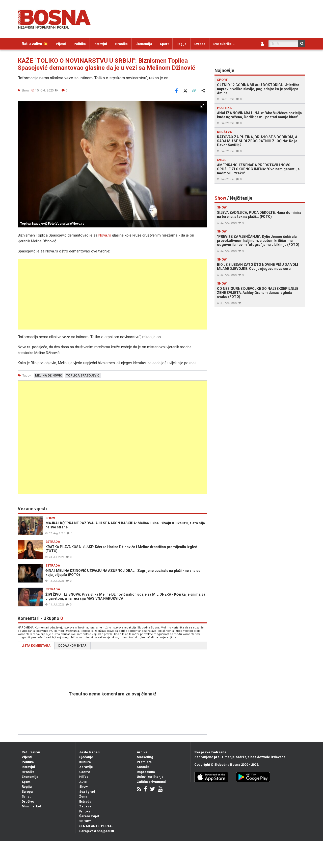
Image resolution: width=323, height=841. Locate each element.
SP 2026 (85, 821)
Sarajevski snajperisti (96, 831)
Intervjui (100, 44)
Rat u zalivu (31, 752)
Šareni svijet (89, 816)
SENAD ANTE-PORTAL (96, 826)
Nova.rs (104, 235)
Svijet (26, 796)
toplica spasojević (82, 375)
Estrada (85, 801)
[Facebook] (145, 789)
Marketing (145, 757)
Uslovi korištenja (150, 777)
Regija (181, 44)
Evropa (199, 44)
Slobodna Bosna (227, 764)
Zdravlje (86, 767)
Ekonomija (144, 44)
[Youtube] (160, 789)
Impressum (146, 772)
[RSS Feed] (139, 789)
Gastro (84, 772)
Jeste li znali (89, 752)
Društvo (28, 801)
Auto (83, 782)
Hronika (121, 44)
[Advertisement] (112, 294)
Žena (83, 796)
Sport (164, 44)
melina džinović (48, 375)
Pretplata (144, 762)
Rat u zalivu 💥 (35, 43)
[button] (202, 106)
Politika (80, 44)
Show (83, 786)
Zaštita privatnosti (151, 782)
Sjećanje (86, 757)
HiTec (84, 777)
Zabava (85, 806)
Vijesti (61, 44)
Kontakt (143, 767)
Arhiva (142, 752)
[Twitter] (152, 789)
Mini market (31, 806)
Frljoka (84, 811)
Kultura (85, 762)
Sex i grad (87, 791)
